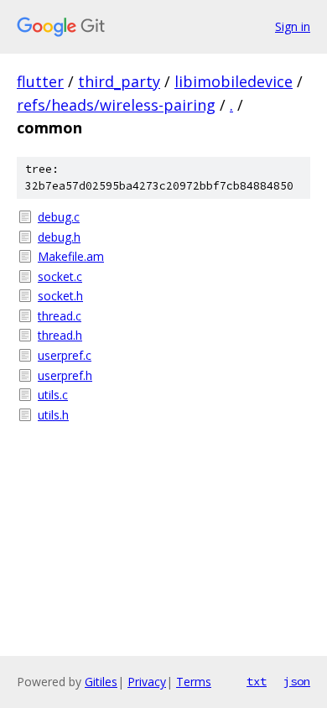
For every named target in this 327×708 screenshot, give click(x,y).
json (296, 681)
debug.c (59, 217)
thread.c (59, 316)
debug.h (59, 237)
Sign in (292, 26)
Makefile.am (71, 256)
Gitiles (101, 682)
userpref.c (64, 355)
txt (257, 681)
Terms (193, 682)
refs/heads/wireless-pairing (116, 105)
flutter (40, 81)
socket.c (60, 276)
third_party (119, 81)
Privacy (146, 682)
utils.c (53, 395)
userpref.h (65, 375)
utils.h (53, 415)
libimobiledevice (233, 81)
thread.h (60, 335)
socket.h (60, 296)
